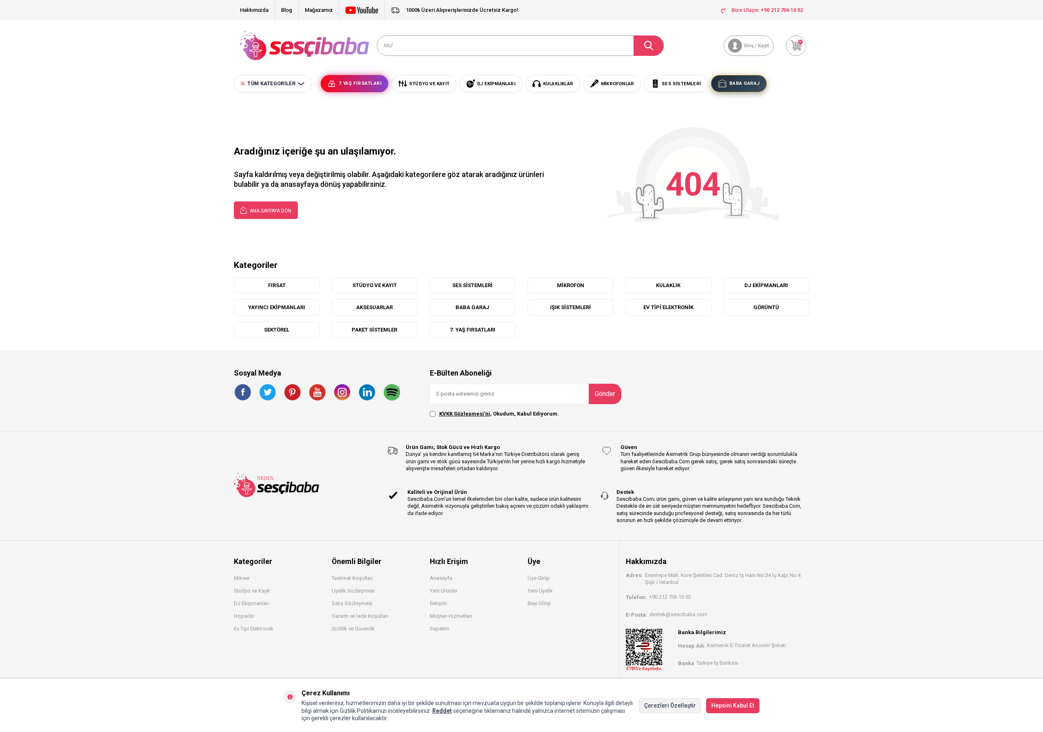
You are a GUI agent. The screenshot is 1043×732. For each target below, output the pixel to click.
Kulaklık (668, 285)
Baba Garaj (472, 307)
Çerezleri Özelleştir (670, 705)
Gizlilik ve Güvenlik (353, 629)
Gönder (605, 394)
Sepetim (439, 629)
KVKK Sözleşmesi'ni (464, 414)
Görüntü (766, 307)
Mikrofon (570, 285)
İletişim (438, 603)
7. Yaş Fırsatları (472, 330)
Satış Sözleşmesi (352, 603)
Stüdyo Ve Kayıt (374, 285)
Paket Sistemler (374, 330)
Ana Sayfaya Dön (270, 211)
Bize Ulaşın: (767, 10)
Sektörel (276, 330)
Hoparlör (244, 616)
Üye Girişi (539, 578)
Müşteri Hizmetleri (451, 616)
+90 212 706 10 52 (670, 597)
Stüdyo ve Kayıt (252, 591)
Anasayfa (441, 578)
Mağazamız (319, 10)
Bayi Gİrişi (539, 603)
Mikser (242, 578)
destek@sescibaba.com (678, 614)
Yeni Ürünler (444, 591)
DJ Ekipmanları (251, 603)
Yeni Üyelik (540, 591)
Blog (286, 10)
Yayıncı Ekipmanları (276, 307)
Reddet (442, 711)
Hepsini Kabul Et (732, 705)
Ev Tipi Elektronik (668, 307)
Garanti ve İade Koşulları (360, 616)
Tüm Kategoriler (271, 83)
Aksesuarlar (374, 307)
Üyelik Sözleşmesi (353, 591)
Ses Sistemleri (472, 285)
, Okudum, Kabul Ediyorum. (499, 414)
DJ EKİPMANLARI (766, 285)
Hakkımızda (254, 10)
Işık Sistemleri (570, 307)
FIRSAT (277, 285)
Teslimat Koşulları (352, 578)
